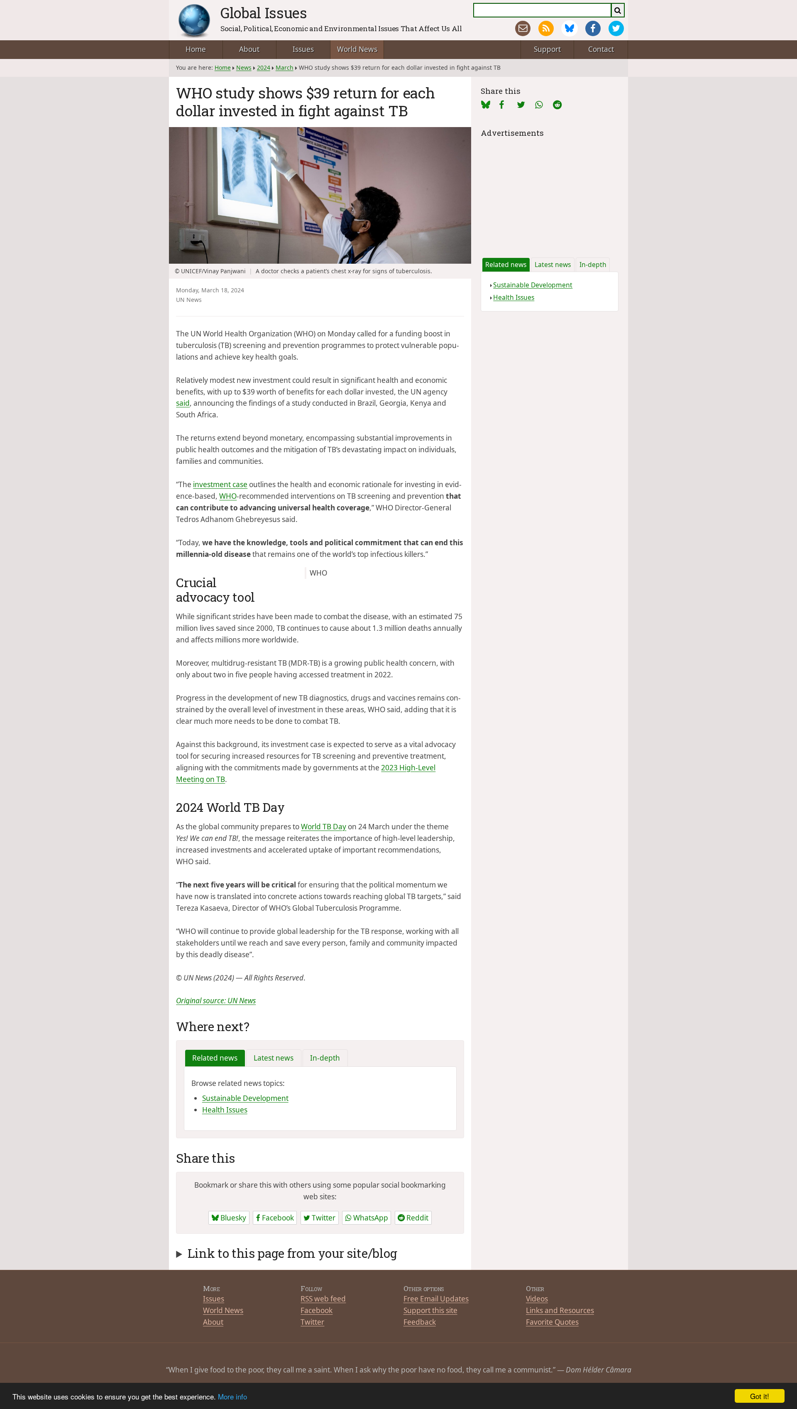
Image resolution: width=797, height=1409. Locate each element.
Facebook (277, 1218)
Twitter (322, 1218)
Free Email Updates (436, 1299)
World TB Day (323, 826)
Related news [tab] (214, 1058)
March (284, 67)
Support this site (430, 1310)
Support (547, 49)
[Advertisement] (549, 191)
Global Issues (263, 12)
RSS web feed (323, 1299)
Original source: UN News (216, 1000)
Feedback (419, 1322)
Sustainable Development (245, 1098)
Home (196, 49)
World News (357, 49)
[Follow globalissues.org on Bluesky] (569, 28)
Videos (537, 1299)
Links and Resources (560, 1310)
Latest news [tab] (273, 1058)
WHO (228, 496)
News (244, 67)
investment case (220, 484)
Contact (601, 49)
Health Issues (224, 1110)
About (249, 49)
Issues (303, 49)
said (183, 403)
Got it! (759, 1396)
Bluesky (232, 1218)
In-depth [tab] (325, 1058)
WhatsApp (370, 1218)
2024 (263, 67)
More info (232, 1396)
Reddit (416, 1218)
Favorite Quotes (552, 1322)
